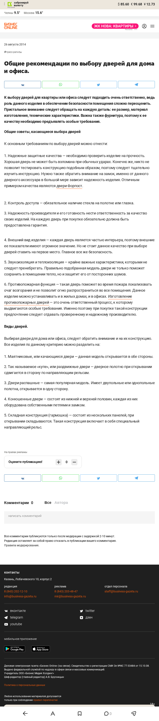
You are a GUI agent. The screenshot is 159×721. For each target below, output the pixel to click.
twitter (90, 611)
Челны (8, 13)
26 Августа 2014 (15, 44)
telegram (16, 617)
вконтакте (17, 611)
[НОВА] (114, 26)
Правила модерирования (21, 545)
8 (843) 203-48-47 (66, 591)
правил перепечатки (45, 700)
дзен (89, 617)
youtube (15, 624)
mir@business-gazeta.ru (70, 596)
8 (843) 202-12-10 (15, 591)
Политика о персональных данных (24, 685)
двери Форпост (69, 186)
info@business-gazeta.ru (20, 596)
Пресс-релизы (14, 52)
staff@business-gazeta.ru (121, 591)
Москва (29, 13)
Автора (61, 503)
